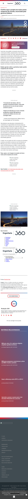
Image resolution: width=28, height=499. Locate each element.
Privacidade (5, 477)
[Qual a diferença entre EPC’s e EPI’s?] (13, 373)
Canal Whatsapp (6, 458)
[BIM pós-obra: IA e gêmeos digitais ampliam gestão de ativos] (13, 338)
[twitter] (11, 38)
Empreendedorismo (7, 450)
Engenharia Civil (4, 7)
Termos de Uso (5, 475)
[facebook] (8, 38)
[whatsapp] (13, 38)
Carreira (4, 448)
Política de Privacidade (15, 493)
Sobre (3, 466)
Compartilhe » (4, 38)
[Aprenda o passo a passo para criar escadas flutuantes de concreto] (13, 391)
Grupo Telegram (6, 460)
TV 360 (3, 436)
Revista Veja (7, 279)
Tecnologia (5, 446)
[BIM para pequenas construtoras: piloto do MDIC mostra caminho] (13, 356)
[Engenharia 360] (14, 3)
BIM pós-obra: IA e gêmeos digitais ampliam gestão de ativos (12, 344)
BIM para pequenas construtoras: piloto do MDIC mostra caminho (13, 362)
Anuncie (4, 472)
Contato (4, 470)
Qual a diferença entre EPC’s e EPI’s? (12, 379)
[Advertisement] (14, 95)
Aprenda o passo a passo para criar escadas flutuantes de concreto (12, 397)
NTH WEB (23, 490)
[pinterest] (20, 38)
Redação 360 (5, 308)
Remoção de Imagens (7, 468)
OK (14, 496)
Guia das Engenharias (7, 456)
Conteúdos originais (7, 440)
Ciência (3, 452)
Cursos (3, 438)
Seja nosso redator (7, 462)
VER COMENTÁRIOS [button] (13, 296)
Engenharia (5, 444)
